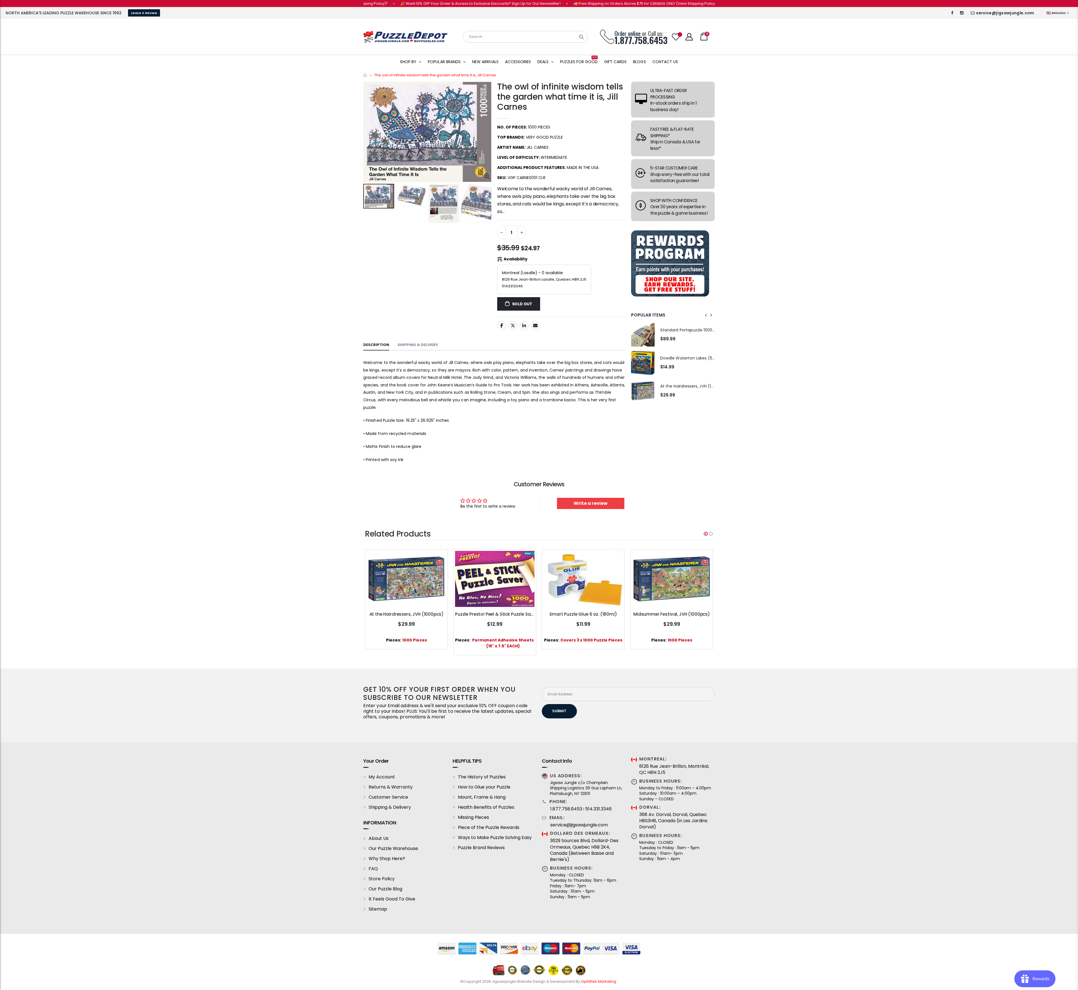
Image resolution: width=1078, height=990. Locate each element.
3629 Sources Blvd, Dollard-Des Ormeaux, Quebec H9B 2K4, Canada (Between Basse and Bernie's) (584, 850)
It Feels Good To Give (392, 899)
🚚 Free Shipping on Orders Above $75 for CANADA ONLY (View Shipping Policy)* (598, 3)
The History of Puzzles (482, 777)
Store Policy (382, 879)
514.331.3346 (598, 809)
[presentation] (706, 315)
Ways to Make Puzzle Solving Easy (495, 837)
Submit (559, 711)
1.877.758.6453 (566, 809)
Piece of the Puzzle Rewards (488, 827)
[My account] (689, 37)
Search (581, 36)
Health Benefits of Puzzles (486, 807)
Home (365, 75)
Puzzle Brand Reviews (481, 847)
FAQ (373, 868)
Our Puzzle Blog (385, 889)
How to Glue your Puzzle (484, 787)
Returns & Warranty (391, 787)
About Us (379, 838)
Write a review (590, 503)
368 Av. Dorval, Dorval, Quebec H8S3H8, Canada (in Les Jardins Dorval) (673, 821)
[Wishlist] (676, 37)
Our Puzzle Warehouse (393, 848)
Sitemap (378, 909)
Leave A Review (144, 13)
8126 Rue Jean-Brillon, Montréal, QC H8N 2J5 (674, 769)
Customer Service (388, 797)
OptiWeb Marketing (599, 981)
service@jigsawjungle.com (1005, 13)
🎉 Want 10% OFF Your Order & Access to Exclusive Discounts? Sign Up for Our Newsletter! (433, 3)
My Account (382, 777)
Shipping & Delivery (390, 807)
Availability (515, 259)
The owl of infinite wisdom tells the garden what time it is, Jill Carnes (560, 97)
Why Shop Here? (387, 858)
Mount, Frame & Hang (482, 797)
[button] (705, 533)
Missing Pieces (473, 817)
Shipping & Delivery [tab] (418, 344)
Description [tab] (376, 344)
